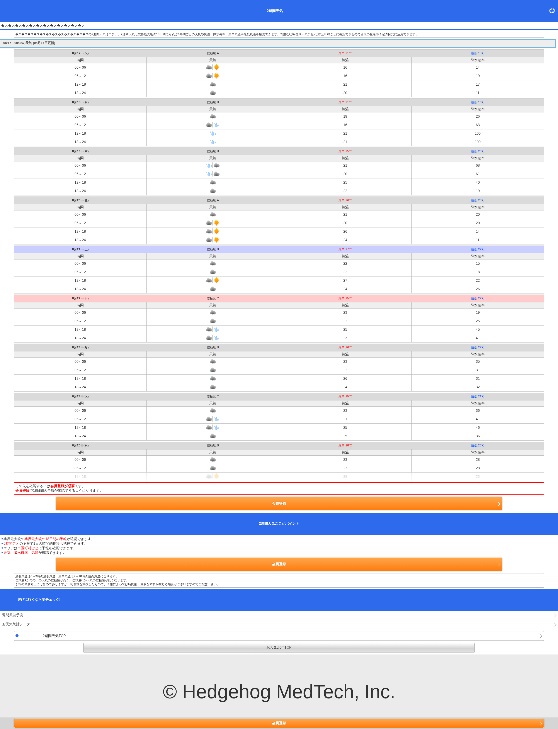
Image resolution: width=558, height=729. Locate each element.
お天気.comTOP (279, 647)
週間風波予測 (12, 615)
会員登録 (279, 723)
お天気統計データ (16, 624)
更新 (553, 10)
